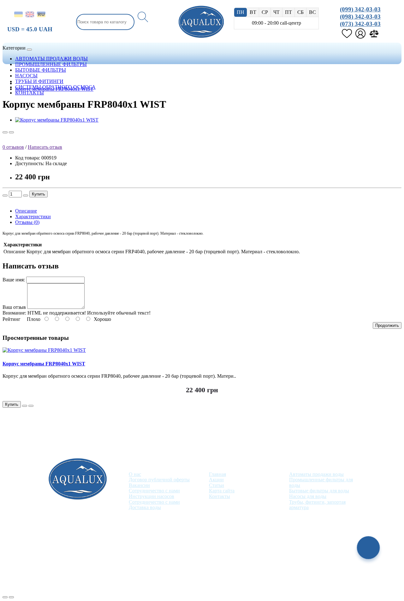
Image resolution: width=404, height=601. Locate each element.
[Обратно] (11, 597)
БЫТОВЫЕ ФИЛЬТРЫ (40, 70)
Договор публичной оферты (159, 479)
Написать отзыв (45, 147)
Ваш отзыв (14, 307)
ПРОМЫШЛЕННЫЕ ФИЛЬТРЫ (51, 64)
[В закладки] (5, 132)
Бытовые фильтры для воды (319, 490)
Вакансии (139, 485)
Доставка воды (145, 507)
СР (265, 12)
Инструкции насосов (151, 496)
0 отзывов (13, 147)
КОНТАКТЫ (29, 92)
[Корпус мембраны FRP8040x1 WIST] (56, 120)
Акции (216, 479)
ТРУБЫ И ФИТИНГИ (39, 81)
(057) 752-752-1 (183, 545)
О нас (135, 474)
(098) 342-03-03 (360, 16)
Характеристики (33, 216)
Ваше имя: (14, 279)
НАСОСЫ (26, 75)
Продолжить (387, 325)
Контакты (219, 496)
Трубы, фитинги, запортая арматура (317, 504)
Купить (38, 194)
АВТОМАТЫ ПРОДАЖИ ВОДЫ (51, 58)
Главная (217, 474)
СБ (300, 12)
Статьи (216, 485)
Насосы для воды (307, 496)
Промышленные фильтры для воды (321, 482)
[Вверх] (5, 597)
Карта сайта (222, 490)
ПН (240, 12)
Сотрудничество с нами (154, 490)
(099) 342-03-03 (360, 9)
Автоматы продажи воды (316, 474)
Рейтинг (12, 319)
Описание (26, 210)
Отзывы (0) (27, 222)
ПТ (288, 12)
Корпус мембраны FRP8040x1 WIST (54, 89)
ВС (312, 12)
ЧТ (276, 12)
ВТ (253, 12)
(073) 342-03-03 (360, 24)
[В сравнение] (11, 132)
